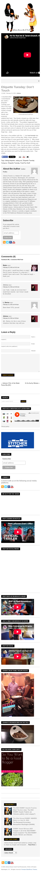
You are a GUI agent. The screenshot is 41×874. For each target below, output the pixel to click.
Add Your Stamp (11, 839)
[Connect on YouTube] (13, 242)
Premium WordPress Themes (29, 869)
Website (33, 350)
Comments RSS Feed (17, 259)
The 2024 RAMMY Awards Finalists (25, 808)
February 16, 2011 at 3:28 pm (11, 318)
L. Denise (6, 302)
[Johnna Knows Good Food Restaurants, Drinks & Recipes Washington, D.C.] (20, 31)
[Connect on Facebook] (10, 242)
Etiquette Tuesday (28, 160)
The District (9, 804)
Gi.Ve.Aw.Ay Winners (32, 383)
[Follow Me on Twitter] (7, 242)
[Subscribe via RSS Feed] (4, 242)
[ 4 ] (4, 93)
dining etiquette (10, 160)
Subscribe (6, 459)
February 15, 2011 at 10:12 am (11, 267)
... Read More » (31, 845)
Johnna (19, 93)
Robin (5, 265)
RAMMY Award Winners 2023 (23, 828)
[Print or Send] (24, 157)
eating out (19, 160)
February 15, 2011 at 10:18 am (11, 287)
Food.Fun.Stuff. (25, 163)
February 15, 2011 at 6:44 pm (11, 304)
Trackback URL (5, 259)
